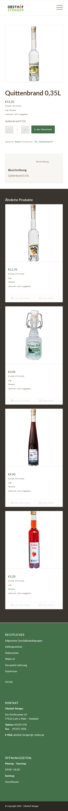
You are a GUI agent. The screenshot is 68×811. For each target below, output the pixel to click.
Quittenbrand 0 (46, 142)
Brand (17, 142)
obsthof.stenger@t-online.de (28, 735)
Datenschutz (12, 653)
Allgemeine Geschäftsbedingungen (23, 641)
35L (36, 142)
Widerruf (10, 659)
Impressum (11, 671)
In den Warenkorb (43, 129)
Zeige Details (47, 298)
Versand (12, 110)
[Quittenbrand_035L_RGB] (34, 54)
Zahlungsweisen (13, 647)
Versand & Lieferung (16, 665)
